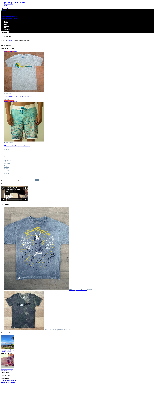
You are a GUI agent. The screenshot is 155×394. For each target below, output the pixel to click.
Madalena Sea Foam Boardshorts (17, 146)
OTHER (6, 168)
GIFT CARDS (8, 163)
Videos (12, 350)
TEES (9, 93)
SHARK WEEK (8, 172)
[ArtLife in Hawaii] (7, 348)
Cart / (4, 8)
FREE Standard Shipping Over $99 (14, 2)
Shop (6, 23)
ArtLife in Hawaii (6, 352)
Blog (5, 27)
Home (6, 21)
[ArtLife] (3, 10)
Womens (7, 174)
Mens (6, 93)
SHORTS (10, 143)
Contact (7, 29)
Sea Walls (7, 170)
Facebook (7, 388)
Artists (6, 26)
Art (5, 162)
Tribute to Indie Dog (7, 370)
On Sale (6, 167)
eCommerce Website (7, 385)
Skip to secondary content (10, 18)
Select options (9, 51)
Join (5, 5)
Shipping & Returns (40, 384)
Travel (7, 350)
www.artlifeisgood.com (8, 382)
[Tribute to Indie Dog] (7, 367)
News (7, 369)
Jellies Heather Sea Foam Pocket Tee (18, 96)
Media (3, 350)
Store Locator (8, 4)
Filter (36, 180)
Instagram (7, 392)
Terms (50, 384)
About (6, 24)
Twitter (6, 390)
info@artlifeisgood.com (8, 380)
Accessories (7, 160)
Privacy (30, 384)
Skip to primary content (9, 16)
